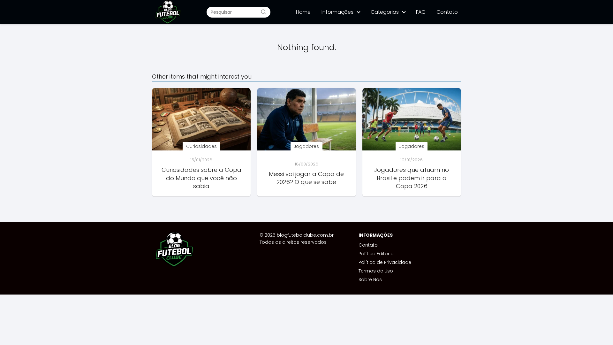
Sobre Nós (370, 279)
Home (303, 12)
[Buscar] (263, 12)
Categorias (385, 12)
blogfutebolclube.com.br (305, 235)
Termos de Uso (376, 271)
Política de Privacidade (385, 262)
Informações (337, 12)
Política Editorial (377, 253)
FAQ (421, 12)
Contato (447, 12)
